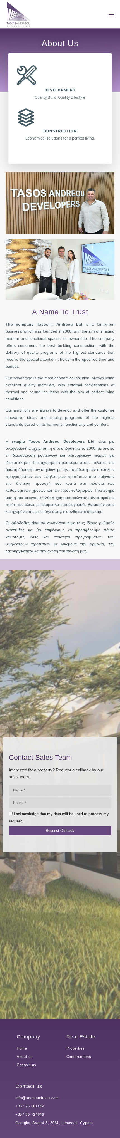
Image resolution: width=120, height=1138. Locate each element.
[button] (111, 14)
